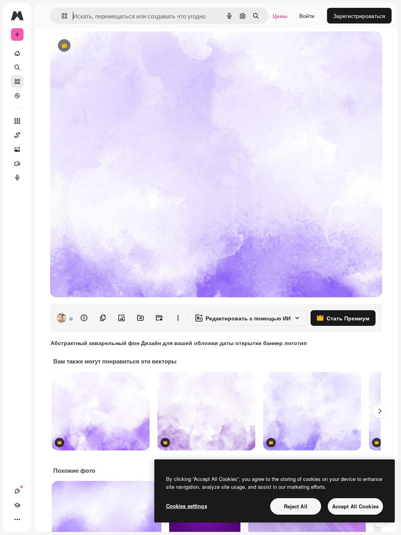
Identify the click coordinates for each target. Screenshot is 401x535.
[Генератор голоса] (17, 177)
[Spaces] (17, 135)
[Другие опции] (178, 318)
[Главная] (17, 53)
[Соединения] (17, 491)
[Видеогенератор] (17, 163)
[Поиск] (17, 67)
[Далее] (380, 411)
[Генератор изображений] (17, 149)
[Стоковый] (17, 81)
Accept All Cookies (355, 506)
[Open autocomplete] (61, 16)
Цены (280, 16)
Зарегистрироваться (359, 16)
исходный (102, 46)
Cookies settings (186, 506)
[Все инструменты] (17, 121)
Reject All (295, 506)
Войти (306, 16)
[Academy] (17, 505)
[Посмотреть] (17, 95)
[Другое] (17, 519)
